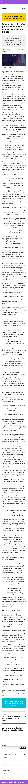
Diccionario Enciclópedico (9, 754)
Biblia (3, 2)
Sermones (4, 757)
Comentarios (5, 760)
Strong (4, 764)
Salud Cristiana (6, 770)
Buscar (4, 745)
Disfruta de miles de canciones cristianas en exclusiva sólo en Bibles (14, 703)
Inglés (3, 773)
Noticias (4, 767)
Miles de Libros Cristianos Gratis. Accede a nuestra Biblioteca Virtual (14, 17)
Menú (23, 8)
